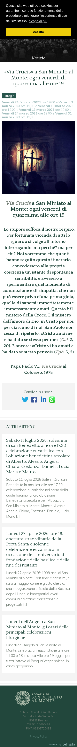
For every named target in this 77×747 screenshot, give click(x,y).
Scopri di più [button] (38, 21)
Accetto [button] (38, 31)
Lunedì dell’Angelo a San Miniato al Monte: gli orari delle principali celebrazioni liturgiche (37, 629)
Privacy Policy (38, 736)
